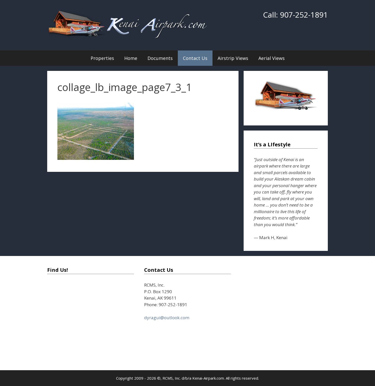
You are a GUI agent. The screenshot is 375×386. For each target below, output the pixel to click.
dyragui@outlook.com (166, 317)
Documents (160, 58)
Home (130, 58)
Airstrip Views (233, 58)
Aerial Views (271, 58)
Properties (102, 58)
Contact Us (195, 58)
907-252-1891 (304, 14)
